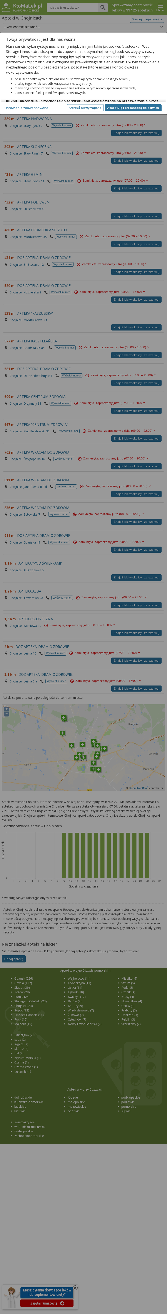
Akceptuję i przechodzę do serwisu (133, 107)
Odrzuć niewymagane (85, 107)
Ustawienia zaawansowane (26, 108)
